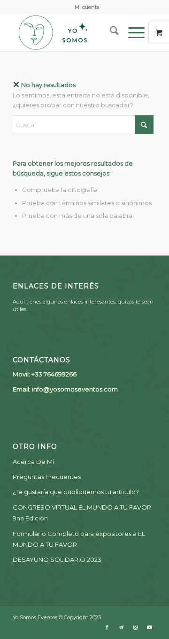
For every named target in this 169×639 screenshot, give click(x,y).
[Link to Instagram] (135, 627)
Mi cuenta (87, 7)
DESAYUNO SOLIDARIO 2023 (57, 559)
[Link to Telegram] (121, 627)
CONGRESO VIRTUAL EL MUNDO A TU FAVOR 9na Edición (82, 512)
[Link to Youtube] (149, 627)
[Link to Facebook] (107, 627)
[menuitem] (87, 7)
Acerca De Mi (33, 461)
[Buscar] (109, 32)
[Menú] (132, 32)
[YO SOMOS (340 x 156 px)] (70, 32)
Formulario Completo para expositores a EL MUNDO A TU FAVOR (79, 539)
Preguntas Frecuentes (47, 476)
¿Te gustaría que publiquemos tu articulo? (76, 491)
